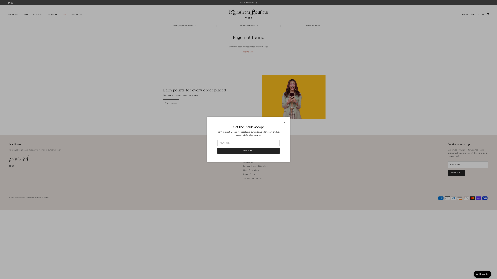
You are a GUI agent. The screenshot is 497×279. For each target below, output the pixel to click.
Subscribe (248, 151)
